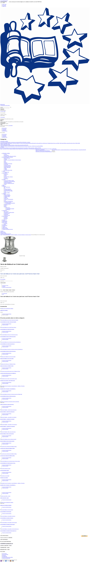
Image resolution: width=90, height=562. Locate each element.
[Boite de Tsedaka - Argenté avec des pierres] (8, 409)
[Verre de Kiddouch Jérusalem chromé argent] (8, 522)
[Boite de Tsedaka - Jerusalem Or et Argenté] (8, 417)
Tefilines (5, 168)
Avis (3, 294)
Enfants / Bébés (7, 192)
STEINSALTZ (8, 209)
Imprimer (3, 286)
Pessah (5, 174)
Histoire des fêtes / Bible (8, 190)
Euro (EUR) (4, 5)
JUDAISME (4, 193)
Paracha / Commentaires (8, 201)
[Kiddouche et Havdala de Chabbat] (6, 308)
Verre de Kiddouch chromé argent (5, 511)
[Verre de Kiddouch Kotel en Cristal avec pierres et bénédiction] (11, 349)
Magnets (3, 219)
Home (1, 234)
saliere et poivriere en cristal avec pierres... (7, 404)
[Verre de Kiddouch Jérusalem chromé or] (7, 516)
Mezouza (5, 162)
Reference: (2, 266)
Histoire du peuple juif (8, 182)
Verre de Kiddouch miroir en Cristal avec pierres (8, 336)
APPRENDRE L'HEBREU (6, 153)
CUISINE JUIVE (6, 172)
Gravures (5, 217)
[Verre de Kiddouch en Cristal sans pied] (4, 261)
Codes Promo (4, 227)
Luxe (5, 200)
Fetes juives (6, 198)
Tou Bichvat (6, 178)
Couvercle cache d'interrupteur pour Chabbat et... (8, 373)
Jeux (5, 191)
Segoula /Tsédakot (7, 165)
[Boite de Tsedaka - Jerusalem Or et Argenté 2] (8, 424)
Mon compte (4, 128)
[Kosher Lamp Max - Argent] (5, 496)
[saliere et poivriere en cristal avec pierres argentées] (9, 401)
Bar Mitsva (6, 218)
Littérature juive (7, 213)
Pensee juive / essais (7, 202)
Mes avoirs (4, 555)
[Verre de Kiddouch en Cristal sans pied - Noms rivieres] (10, 461)
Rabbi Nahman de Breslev (10, 203)
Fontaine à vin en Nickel (4, 477)
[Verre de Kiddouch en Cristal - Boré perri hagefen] (9, 320)
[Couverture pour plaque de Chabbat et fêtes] (8, 446)
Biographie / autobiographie (9, 212)
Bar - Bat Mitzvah (7, 187)
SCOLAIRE (4, 224)
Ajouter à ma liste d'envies (6, 287)
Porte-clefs (6, 164)
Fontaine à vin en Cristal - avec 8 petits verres (7, 380)
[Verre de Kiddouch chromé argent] (6, 509)
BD (4, 188)
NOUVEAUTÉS (4, 220)
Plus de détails (2, 279)
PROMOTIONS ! (4, 221)
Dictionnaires (6, 155)
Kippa (5, 161)
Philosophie (6, 214)
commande (4, 136)
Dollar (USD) (4, 4)
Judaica (5, 169)
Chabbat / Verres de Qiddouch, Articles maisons (12, 159)
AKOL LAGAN (4, 222)
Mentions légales (5, 228)
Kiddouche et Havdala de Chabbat (5, 505)
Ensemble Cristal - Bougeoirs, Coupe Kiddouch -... (8, 388)
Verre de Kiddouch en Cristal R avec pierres (7, 329)
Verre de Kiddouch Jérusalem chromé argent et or (8, 530)
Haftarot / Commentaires (8, 199)
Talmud (5, 206)
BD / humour (6, 211)
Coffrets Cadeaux (7, 195)
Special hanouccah (7, 166)
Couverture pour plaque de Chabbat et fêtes (7, 448)
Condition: (2, 268)
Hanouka (5, 223)
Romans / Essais (7, 215)
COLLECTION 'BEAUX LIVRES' (9, 180)
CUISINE (3, 171)
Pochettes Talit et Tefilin (8, 170)
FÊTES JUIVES (4, 173)
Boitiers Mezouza (7, 158)
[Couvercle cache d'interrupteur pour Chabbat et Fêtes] (10, 371)
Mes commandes (5, 554)
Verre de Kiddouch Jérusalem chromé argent (7, 524)
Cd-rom (5, 154)
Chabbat (5, 197)
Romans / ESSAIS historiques (9, 183)
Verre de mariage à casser (4, 470)
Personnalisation (5, 216)
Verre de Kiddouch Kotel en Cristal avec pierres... (8, 351)
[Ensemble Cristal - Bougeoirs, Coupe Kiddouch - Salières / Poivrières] (12, 483)
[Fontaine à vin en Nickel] (4, 475)
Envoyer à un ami (5, 285)
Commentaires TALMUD (10, 208)
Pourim (5, 175)
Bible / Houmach (7, 194)
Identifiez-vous (4, 130)
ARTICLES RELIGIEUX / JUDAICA (7, 157)
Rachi (5, 205)
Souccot (5, 177)
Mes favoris (4, 129)
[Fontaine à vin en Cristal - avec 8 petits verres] (8, 378)
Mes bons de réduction (6, 558)
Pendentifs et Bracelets (8, 163)
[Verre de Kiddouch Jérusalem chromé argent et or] (9, 528)
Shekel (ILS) (4, 6)
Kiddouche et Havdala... (4, 310)
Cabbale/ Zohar (7, 196)
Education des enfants (8, 189)
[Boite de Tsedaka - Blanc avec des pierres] (8, 431)
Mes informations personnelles (7, 557)
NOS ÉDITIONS (4, 225)
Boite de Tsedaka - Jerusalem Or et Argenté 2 (7, 426)
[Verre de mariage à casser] (5, 468)
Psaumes (5, 204)
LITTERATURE (4, 210)
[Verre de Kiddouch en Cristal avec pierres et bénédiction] (10, 342)
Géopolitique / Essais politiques (9, 181)
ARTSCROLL (8, 207)
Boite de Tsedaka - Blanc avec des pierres (7, 433)
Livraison (3, 226)
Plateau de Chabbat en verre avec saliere (7, 358)
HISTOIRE (3, 179)
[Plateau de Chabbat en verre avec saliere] (7, 356)
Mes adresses (4, 556)
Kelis (5, 160)
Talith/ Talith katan (7, 167)
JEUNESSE (4, 186)
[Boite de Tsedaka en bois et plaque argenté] (8, 439)
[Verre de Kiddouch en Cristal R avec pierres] (8, 327)
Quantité (1, 280)
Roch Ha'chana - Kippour (8, 176)
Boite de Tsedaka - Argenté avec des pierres (7, 411)
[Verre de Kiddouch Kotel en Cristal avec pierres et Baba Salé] (11, 394)
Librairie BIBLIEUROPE (4, 0)
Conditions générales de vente (7, 229)
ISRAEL (3, 185)
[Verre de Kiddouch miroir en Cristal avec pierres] (9, 334)
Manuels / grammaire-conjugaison (10, 156)
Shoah (5, 184)
